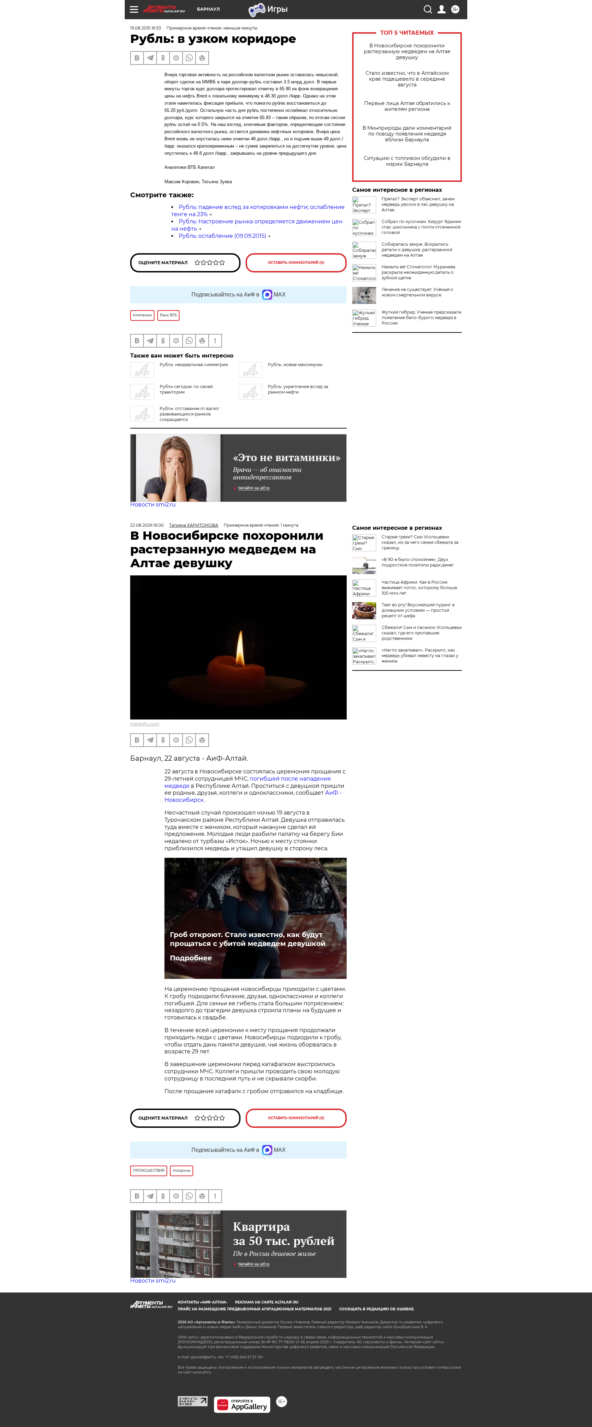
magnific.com (144, 723)
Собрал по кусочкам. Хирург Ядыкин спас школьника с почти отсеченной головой (421, 227)
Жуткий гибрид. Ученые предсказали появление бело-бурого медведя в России (421, 317)
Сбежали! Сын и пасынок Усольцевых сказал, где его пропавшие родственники (422, 633)
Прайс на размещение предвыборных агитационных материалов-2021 (254, 1309)
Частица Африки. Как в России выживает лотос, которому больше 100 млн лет (419, 588)
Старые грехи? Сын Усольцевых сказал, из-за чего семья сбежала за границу (420, 542)
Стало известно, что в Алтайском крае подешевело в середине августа (407, 79)
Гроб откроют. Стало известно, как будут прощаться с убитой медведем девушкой (247, 939)
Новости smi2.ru (153, 504)
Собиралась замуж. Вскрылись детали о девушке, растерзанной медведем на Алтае (417, 250)
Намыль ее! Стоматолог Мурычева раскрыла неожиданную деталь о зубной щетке (418, 272)
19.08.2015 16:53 (145, 28)
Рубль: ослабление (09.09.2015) (222, 236)
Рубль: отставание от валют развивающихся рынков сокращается (189, 414)
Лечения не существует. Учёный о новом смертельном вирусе (417, 292)
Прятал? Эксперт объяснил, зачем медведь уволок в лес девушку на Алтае (418, 204)
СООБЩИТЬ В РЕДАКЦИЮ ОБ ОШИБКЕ (376, 1309)
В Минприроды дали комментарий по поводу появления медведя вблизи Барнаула (407, 134)
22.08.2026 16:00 (147, 525)
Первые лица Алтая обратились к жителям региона (407, 106)
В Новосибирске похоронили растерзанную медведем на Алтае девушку (407, 51)
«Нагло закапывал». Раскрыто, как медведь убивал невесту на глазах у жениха (420, 655)
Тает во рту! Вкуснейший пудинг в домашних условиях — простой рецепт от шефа (418, 610)
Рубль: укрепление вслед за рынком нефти (298, 389)
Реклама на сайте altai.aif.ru (266, 1302)
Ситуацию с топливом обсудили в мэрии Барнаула (407, 161)
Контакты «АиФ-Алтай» (202, 1302)
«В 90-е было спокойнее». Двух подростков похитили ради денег (418, 562)
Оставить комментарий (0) (296, 262)
